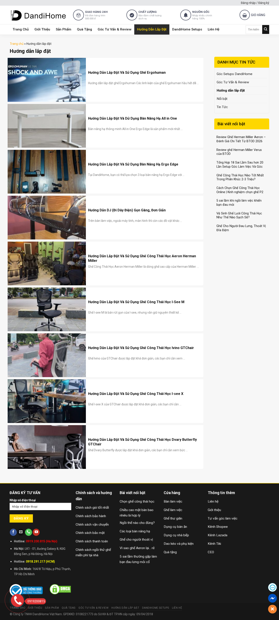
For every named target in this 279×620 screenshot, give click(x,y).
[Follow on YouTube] (36, 532)
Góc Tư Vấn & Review (114, 29)
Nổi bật (222, 99)
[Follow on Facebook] (13, 532)
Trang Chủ (21, 29)
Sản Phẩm (63, 29)
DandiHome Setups (187, 29)
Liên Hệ (213, 29)
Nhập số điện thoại (23, 500)
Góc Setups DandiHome (234, 74)
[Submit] (265, 29)
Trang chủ (17, 43)
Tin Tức (222, 107)
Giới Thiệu (42, 29)
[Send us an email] (20, 532)
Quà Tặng (84, 29)
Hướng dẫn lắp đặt (231, 90)
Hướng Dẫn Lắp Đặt (152, 29)
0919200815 (36, 601)
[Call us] (28, 532)
